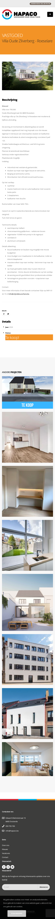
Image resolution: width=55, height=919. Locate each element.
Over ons (5, 845)
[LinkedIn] (12, 867)
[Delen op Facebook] (4, 314)
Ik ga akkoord (16, 913)
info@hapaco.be (12, 831)
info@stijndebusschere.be (19, 294)
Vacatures (6, 853)
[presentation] (4, 76)
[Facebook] (4, 867)
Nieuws (5, 849)
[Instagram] (8, 867)
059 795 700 (10, 826)
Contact (5, 857)
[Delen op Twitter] (8, 314)
